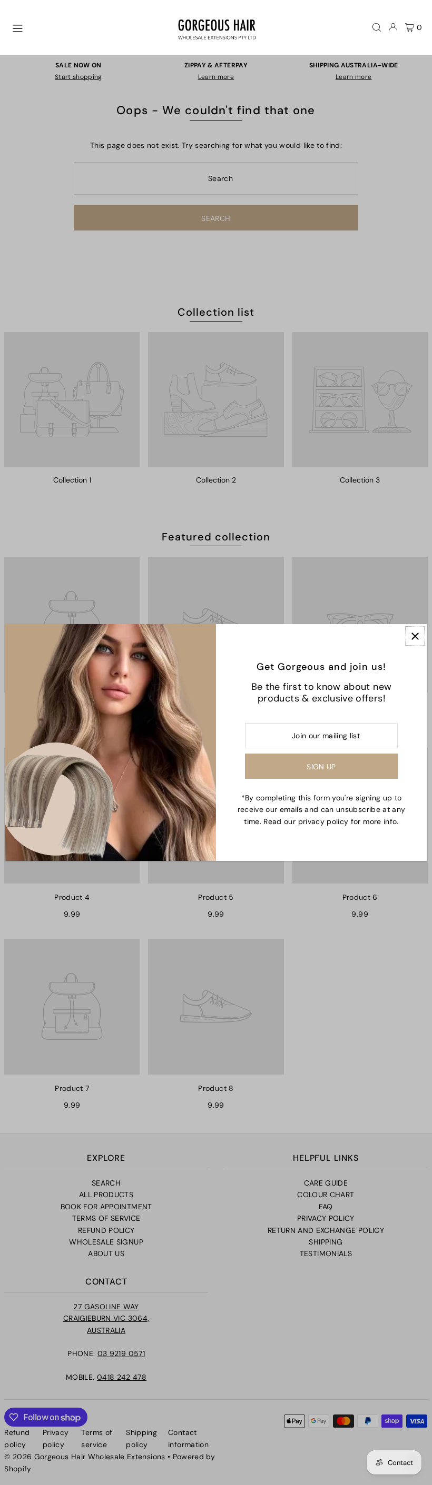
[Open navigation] (89, 26)
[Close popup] (415, 636)
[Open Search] (376, 27)
